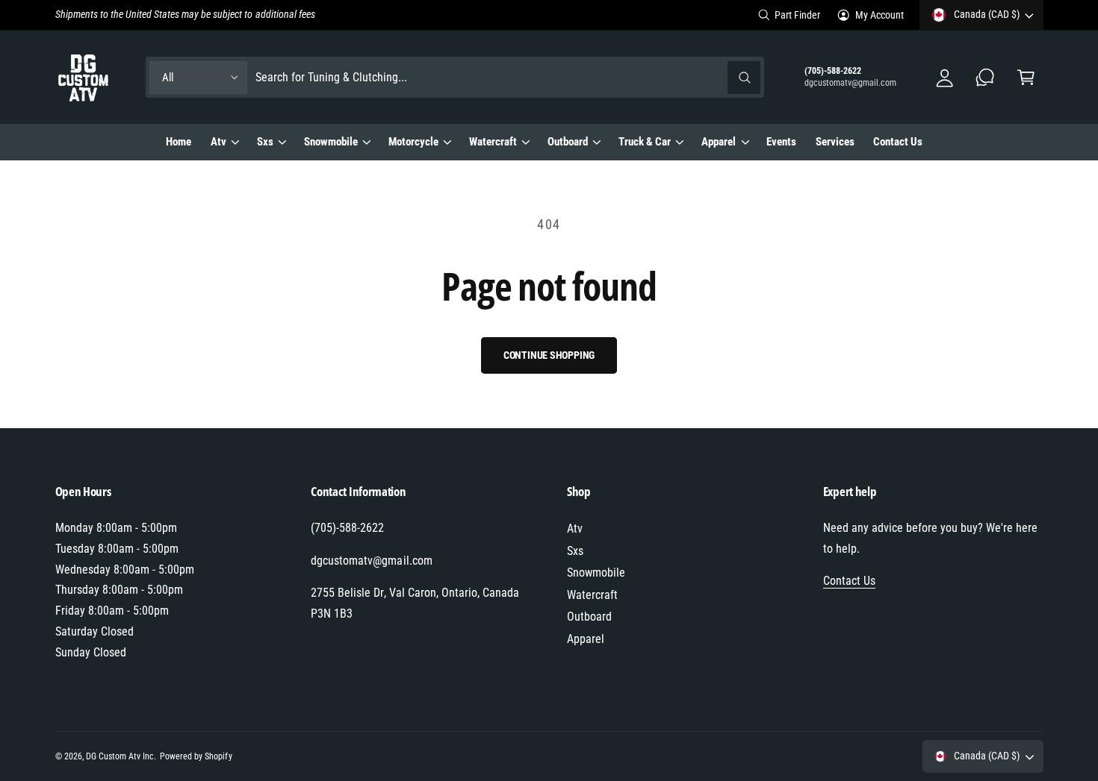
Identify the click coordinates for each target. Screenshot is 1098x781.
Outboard (568, 141)
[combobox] (508, 77)
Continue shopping (549, 355)
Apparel (718, 141)
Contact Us (849, 581)
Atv (218, 141)
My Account (879, 15)
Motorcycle (413, 141)
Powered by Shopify (196, 756)
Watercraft (493, 141)
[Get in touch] (985, 77)
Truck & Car (644, 141)
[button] (1025, 77)
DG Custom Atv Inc (120, 756)
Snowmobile (331, 141)
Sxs (265, 141)
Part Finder (797, 15)
